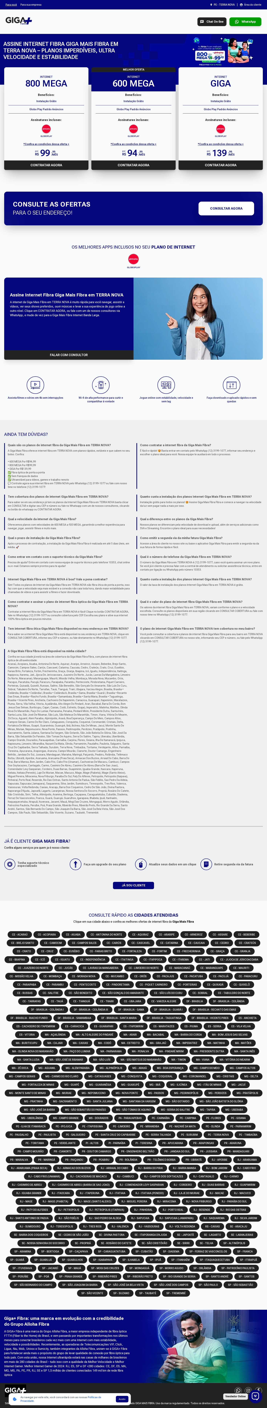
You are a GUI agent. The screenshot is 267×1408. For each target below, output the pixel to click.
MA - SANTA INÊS (244, 1051)
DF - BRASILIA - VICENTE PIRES (210, 1018)
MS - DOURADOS (98, 1118)
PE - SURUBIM (189, 1134)
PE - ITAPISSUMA (92, 1126)
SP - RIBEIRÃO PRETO (140, 1276)
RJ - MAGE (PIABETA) (55, 1201)
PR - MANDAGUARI (238, 1151)
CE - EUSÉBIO (72, 951)
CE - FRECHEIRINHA (188, 951)
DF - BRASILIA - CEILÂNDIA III (91, 1009)
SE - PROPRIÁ (83, 1243)
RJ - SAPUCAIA (140, 1218)
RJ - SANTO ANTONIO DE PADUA (29, 1218)
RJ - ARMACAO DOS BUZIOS (74, 1168)
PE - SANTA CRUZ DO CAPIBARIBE (115, 1134)
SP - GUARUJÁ (43, 1259)
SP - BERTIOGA (50, 1251)
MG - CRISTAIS (225, 1076)
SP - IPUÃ (155, 1259)
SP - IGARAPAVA (102, 1259)
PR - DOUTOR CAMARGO (96, 1151)
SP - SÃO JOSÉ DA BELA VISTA (126, 1284)
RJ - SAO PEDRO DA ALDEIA (105, 1218)
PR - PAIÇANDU (74, 1159)
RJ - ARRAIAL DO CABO (114, 1168)
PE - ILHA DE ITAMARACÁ (31, 1126)
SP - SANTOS (246, 1276)
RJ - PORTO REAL (173, 1209)
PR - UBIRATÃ (194, 1159)
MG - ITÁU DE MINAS (209, 1084)
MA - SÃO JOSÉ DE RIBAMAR (66, 1059)
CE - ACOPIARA (47, 934)
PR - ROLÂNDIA (128, 1159)
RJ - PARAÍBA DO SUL (234, 1201)
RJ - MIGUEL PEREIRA (134, 1201)
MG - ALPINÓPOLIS (111, 1068)
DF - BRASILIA (195, 1001)
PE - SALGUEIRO (75, 1134)
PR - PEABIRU (101, 1159)
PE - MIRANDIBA (149, 1126)
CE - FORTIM (159, 951)
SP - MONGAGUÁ (139, 1268)
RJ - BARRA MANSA (184, 1168)
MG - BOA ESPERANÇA (170, 1068)
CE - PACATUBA (193, 976)
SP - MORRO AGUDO (171, 1268)
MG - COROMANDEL (194, 1076)
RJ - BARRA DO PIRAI (150, 1168)
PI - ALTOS (92, 1143)
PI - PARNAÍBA (117, 1143)
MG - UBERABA (234, 1109)
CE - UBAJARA (132, 1001)
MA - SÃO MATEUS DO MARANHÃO (141, 1059)
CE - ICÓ (40, 959)
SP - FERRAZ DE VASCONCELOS (208, 1251)
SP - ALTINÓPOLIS (234, 1243)
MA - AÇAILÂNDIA (55, 1034)
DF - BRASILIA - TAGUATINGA (164, 1018)
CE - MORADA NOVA (83, 976)
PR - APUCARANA (172, 1143)
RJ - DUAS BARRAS (213, 1184)
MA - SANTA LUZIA (28, 1059)
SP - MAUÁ (74, 1268)
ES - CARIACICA (74, 1026)
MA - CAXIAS (80, 1043)
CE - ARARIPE (167, 934)
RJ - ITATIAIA (117, 1193)
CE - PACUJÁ (220, 976)
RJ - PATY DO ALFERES (34, 1209)
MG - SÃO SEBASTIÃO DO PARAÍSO (85, 1109)
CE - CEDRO (222, 943)
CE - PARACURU (248, 976)
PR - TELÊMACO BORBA (161, 1159)
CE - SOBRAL (200, 993)
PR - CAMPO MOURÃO (31, 1151)
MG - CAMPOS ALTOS (242, 1068)
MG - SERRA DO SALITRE (175, 1109)
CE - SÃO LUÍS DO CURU (168, 993)
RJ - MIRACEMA (166, 1201)
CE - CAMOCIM (53, 943)
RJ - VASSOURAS (149, 1226)
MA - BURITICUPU (26, 1043)
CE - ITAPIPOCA (152, 959)
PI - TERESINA (143, 1143)
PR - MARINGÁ (46, 1159)
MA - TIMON (178, 1059)
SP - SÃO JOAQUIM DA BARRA (80, 1284)
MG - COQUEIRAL (162, 1076)
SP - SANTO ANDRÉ (217, 1276)
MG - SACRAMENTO (65, 1101)
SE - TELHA (206, 1243)
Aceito (122, 1399)
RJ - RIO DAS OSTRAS (233, 1209)
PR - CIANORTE (63, 1151)
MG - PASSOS (156, 1093)
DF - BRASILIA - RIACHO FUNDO (29, 1018)
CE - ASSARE (220, 934)
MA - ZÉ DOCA (20, 1068)
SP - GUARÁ (17, 1259)
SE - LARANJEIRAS (242, 1234)
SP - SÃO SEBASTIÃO (240, 1284)
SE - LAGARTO (212, 1234)
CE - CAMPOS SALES (84, 943)
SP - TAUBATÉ (147, 1293)
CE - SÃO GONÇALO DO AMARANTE (123, 993)
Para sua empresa (31, 4)
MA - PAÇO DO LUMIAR (77, 1051)
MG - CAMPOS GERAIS (22, 1076)
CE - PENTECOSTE (85, 984)
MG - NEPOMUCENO (94, 1093)
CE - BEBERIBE (246, 934)
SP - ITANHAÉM (180, 1259)
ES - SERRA (214, 1026)
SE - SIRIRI (183, 1243)
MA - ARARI (130, 1034)
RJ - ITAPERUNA (89, 1193)
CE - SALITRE (50, 993)
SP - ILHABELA (131, 1259)
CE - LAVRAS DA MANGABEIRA (100, 968)
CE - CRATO (24, 951)
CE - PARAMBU (55, 984)
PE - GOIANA (238, 1118)
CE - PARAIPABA (26, 984)
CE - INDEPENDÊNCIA (92, 959)
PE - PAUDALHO (19, 1134)
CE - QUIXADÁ (215, 984)
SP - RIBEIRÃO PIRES (105, 1276)
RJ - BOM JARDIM (216, 1168)
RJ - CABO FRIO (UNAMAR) (44, 1176)
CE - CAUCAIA (196, 943)
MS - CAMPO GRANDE (66, 1118)
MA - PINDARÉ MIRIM (171, 1051)
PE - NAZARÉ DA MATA (182, 1126)
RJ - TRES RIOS (92, 1226)
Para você (11, 4)
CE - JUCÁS (66, 968)
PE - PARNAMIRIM (240, 1126)
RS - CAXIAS (212, 1226)
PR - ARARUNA (232, 1143)
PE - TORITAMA (35, 1143)
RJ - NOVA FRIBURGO (199, 1201)
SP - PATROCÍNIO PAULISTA (237, 1268)
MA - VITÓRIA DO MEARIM (235, 1059)
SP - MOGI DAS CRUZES (105, 1268)
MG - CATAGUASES (99, 1076)
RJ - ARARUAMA (247, 1159)
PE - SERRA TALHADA (158, 1134)
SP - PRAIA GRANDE (70, 1276)
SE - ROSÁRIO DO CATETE (116, 1243)
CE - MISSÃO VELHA (21, 976)
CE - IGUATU (62, 959)
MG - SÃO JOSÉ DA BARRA (39, 1109)
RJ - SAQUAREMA (214, 1218)
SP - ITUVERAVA (22, 1268)
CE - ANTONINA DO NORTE (106, 934)
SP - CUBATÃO (144, 1251)
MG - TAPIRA (207, 1109)
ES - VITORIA (27, 1034)
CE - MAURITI (241, 968)
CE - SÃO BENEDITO (80, 993)
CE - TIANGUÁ (81, 1001)
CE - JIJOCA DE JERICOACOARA (239, 959)
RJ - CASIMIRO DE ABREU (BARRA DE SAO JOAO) (81, 1184)
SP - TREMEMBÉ (176, 1293)
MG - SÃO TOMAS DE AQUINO (133, 1109)
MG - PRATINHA (33, 1101)
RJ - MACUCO (242, 1193)
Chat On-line (215, 21)
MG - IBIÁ (154, 1084)
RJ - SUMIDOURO (30, 1226)
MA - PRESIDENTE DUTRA (209, 1051)
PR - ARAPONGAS (203, 1143)
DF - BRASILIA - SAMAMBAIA (74, 1018)
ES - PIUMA (191, 1026)
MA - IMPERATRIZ (186, 1043)
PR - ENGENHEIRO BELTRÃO (137, 1151)
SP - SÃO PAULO (208, 1284)
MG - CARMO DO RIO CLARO (61, 1076)
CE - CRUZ (47, 951)
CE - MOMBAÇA (52, 976)
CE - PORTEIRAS (187, 984)
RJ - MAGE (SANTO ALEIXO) (94, 1201)
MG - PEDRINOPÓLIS (186, 1093)
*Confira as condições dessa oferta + (46, 144)
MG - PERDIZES (217, 1093)
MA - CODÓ (104, 1043)
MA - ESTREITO (130, 1043)
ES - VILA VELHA (241, 1026)
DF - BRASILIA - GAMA (131, 1009)
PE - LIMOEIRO (121, 1126)
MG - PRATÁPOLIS (247, 1093)
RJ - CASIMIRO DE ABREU (27, 1184)
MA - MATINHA (216, 1043)
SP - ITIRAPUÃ (248, 1259)
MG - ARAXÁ (139, 1068)
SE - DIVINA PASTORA (111, 1234)
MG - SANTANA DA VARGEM (139, 1101)
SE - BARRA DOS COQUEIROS (31, 1234)
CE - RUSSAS (25, 993)
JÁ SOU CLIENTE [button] (133, 885)
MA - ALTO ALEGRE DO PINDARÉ (94, 1034)
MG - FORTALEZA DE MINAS (38, 1084)
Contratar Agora (46, 165)
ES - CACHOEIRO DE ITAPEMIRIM (36, 1026)
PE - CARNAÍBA (161, 1118)
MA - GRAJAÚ (158, 1043)
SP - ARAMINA (22, 1251)
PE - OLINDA (213, 1126)
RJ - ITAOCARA (61, 1193)
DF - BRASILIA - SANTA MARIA (119, 1018)
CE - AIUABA (73, 934)
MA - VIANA (202, 1059)
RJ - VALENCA (120, 1226)
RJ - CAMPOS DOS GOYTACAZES (163, 1176)
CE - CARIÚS (114, 943)
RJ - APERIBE (219, 1159)
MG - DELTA (251, 1076)
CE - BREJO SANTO (22, 943)
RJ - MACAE (217, 1193)
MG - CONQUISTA (131, 1076)
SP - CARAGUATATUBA (111, 1251)
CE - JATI (204, 959)
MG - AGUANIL (47, 1068)
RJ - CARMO (231, 1176)
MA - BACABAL (155, 1034)
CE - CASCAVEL (141, 943)
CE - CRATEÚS (247, 943)
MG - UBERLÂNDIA (32, 1118)
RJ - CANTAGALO (203, 1176)
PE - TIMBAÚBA (248, 1134)
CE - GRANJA (242, 951)
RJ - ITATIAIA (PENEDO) (149, 1193)
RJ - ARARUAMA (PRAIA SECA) (29, 1168)
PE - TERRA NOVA (218, 1134)
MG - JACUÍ (238, 1084)
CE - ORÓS (140, 976)
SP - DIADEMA (171, 1251)
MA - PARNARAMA (111, 1051)
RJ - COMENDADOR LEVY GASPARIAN (142, 1184)
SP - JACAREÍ (50, 1268)
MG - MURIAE (64, 1093)
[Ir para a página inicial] (19, 22)
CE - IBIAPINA (17, 959)
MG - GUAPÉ (71, 1084)
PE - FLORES (213, 1118)
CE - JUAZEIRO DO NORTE (33, 968)
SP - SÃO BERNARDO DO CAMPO (33, 1284)
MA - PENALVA (140, 1051)
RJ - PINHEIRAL (143, 1209)
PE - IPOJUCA (64, 1126)
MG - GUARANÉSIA (100, 1084)
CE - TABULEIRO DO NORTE (234, 993)
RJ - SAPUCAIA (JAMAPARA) (176, 1218)
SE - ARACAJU (238, 1226)
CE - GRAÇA (217, 951)
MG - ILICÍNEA (179, 1084)
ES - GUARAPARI (103, 1026)
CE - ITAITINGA (124, 959)
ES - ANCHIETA (247, 1018)
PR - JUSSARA (208, 1151)
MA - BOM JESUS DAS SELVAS (230, 1034)
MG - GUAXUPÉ (130, 1084)
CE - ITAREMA (180, 959)
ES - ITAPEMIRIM (133, 1026)
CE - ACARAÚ (20, 934)
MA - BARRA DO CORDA (188, 1034)
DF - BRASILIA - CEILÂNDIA (228, 1001)
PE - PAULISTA (47, 1134)
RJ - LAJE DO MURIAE (187, 1193)
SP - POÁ (44, 1276)
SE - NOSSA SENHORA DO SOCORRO (43, 1243)
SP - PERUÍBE (20, 1276)
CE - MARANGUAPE (211, 968)
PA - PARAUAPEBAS (130, 1118)
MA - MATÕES (243, 1043)
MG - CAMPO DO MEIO (207, 1068)
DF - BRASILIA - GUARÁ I (168, 1009)
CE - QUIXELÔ (242, 984)
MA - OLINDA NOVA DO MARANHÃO (32, 1051)
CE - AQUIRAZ (140, 934)
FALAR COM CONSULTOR (69, 355)
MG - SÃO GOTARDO (177, 1101)
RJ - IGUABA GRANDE (29, 1193)
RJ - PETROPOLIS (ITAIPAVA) (106, 1209)
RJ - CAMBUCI (125, 1176)
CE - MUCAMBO (115, 976)
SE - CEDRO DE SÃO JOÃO (73, 1234)
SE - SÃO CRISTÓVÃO (154, 1243)
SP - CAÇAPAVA (78, 1251)
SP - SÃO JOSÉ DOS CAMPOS (171, 1284)
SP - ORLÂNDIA (202, 1268)
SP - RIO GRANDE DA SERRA (179, 1276)
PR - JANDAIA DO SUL (177, 1151)
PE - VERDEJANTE (65, 1143)
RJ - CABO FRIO (246, 1168)
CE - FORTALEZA (132, 951)
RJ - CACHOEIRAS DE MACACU (88, 1176)
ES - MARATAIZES (163, 1026)
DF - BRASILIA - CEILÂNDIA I (47, 1009)
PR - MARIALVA (19, 1159)
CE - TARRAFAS (32, 1001)
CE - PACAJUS (165, 976)
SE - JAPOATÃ (185, 1234)
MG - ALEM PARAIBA (78, 1068)
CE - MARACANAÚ (179, 968)
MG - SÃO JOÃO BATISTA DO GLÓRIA (221, 1101)
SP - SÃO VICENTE (92, 1293)
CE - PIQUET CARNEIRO (153, 984)
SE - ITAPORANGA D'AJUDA (151, 1234)
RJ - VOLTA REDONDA (182, 1226)
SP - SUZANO (121, 1293)
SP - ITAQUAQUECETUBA (215, 1259)
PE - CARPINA (188, 1118)
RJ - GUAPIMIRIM (245, 1184)
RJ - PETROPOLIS (68, 1209)
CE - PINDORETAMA (118, 984)
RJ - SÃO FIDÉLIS (69, 1218)
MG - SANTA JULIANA (100, 1101)
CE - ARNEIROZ (194, 934)
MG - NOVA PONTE (127, 1093)
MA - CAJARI (55, 1043)
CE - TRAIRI (107, 1001)
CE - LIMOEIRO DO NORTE (144, 968)
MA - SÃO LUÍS (101, 1059)
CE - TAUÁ (57, 1001)
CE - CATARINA (169, 943)
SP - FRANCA (245, 1251)
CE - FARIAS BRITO (101, 951)
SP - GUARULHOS (72, 1259)
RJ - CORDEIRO (183, 1184)
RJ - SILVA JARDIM (246, 1218)
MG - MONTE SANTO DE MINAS (27, 1093)
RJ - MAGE (26, 1201)
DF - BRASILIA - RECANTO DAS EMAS (214, 1009)
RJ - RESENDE (202, 1209)
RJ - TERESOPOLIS (61, 1226)
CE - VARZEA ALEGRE (163, 1001)
